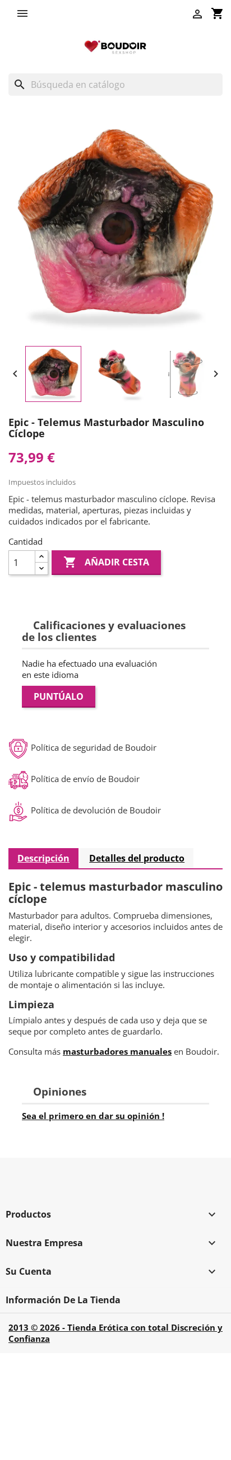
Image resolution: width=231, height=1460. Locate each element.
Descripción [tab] (43, 858)
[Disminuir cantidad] (41, 568)
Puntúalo (59, 696)
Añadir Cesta (106, 562)
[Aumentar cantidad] (41, 556)
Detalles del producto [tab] (136, 858)
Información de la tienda (63, 1300)
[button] (25, 13)
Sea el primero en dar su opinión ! (93, 1115)
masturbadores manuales (117, 1051)
